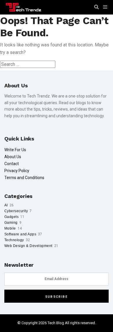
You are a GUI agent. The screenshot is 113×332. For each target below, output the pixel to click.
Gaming (11, 222)
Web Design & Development (28, 246)
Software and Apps (20, 234)
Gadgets (11, 217)
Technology (14, 240)
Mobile (10, 228)
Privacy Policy (16, 170)
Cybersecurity (16, 211)
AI (6, 205)
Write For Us (15, 149)
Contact (11, 163)
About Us (12, 156)
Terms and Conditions (24, 177)
